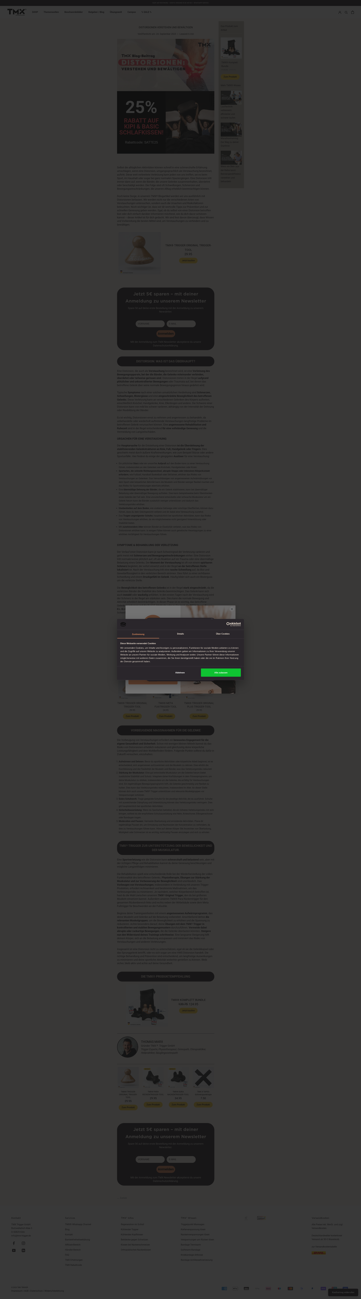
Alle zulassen (220, 672)
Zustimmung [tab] (138, 634)
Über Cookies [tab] (223, 633)
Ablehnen (180, 672)
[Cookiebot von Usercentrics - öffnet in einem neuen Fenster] (228, 624)
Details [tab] (180, 633)
